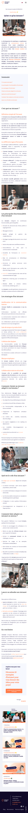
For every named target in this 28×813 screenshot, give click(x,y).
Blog (4, 809)
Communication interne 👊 (10, 727)
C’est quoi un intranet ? (7, 82)
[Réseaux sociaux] (21, 806)
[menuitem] (22, 2)
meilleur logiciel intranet (17, 654)
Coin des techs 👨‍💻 (8, 778)
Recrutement (10, 809)
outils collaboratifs (21, 332)
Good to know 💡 (14, 12)
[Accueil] (5, 2)
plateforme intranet (18, 658)
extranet (4, 381)
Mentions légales (19, 809)
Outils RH (5, 273)
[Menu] (26, 2)
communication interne (17, 43)
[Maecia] (26, 808)
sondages (16, 553)
